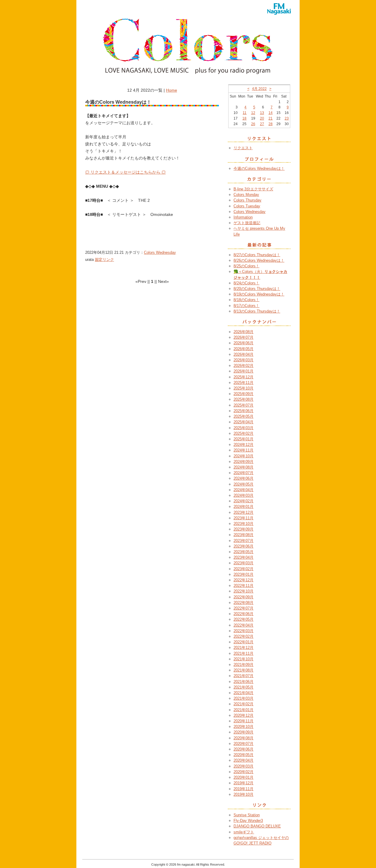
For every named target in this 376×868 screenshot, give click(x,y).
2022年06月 (244, 614)
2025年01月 (244, 439)
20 (262, 118)
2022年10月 (244, 591)
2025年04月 (244, 422)
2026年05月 (244, 349)
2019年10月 (244, 794)
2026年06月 (244, 343)
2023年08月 (244, 535)
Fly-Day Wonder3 (248, 820)
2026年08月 (244, 332)
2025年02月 (244, 433)
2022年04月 (244, 625)
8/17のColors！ (246, 305)
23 (287, 118)
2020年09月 (244, 732)
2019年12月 (244, 783)
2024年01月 (244, 506)
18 (244, 118)
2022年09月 (244, 597)
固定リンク (104, 259)
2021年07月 (244, 676)
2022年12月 (244, 580)
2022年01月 (244, 642)
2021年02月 (244, 704)
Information (243, 217)
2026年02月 (244, 365)
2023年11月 (244, 518)
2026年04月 (244, 354)
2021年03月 (244, 698)
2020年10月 (244, 726)
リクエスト (243, 148)
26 (253, 124)
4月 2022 (259, 89)
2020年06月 (244, 749)
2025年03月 (244, 428)
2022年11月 (244, 585)
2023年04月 (244, 557)
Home (171, 90)
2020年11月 (244, 721)
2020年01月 (244, 777)
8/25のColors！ (246, 266)
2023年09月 (244, 529)
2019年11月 (244, 789)
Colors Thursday (247, 200)
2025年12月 (244, 377)
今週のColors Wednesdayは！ (259, 168)
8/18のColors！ (246, 300)
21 (270, 118)
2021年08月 (244, 670)
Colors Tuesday (247, 206)
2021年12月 (244, 647)
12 (253, 113)
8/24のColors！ (246, 283)
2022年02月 (244, 636)
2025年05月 (244, 416)
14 (270, 113)
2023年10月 (244, 523)
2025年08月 (244, 399)
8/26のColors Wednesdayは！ (259, 260)
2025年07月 (244, 405)
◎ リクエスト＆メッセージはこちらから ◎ (125, 172)
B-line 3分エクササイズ (253, 189)
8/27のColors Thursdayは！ (257, 255)
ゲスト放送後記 (247, 223)
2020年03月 (244, 766)
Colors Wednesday (160, 252)
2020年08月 (244, 738)
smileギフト (244, 832)
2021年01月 (244, 710)
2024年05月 (244, 484)
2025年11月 (244, 382)
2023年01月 (244, 574)
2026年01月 (244, 371)
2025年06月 (244, 411)
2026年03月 (244, 360)
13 (262, 113)
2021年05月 (244, 687)
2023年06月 (244, 546)
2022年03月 (244, 631)
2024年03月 (244, 495)
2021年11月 (244, 653)
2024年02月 (244, 501)
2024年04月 (244, 490)
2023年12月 (244, 512)
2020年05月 (244, 755)
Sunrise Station (247, 815)
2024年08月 (244, 467)
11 (244, 113)
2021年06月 (244, 681)
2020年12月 (244, 715)
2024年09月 (244, 461)
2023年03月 (244, 563)
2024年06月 (244, 478)
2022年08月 (244, 602)
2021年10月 (244, 659)
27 (262, 124)
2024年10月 (244, 456)
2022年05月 (244, 619)
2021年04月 (244, 693)
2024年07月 (244, 473)
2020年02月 (244, 772)
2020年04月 (244, 760)
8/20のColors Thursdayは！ (257, 288)
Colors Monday (246, 194)
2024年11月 (244, 450)
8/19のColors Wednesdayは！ (259, 294)
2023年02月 (244, 569)
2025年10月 (244, 388)
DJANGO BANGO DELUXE (257, 826)
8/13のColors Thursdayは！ (257, 311)
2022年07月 (244, 608)
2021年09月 (244, 664)
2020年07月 (244, 743)
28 (270, 124)
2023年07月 (244, 540)
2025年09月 (244, 394)
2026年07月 (244, 337)
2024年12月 (244, 444)
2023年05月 (244, 552)
